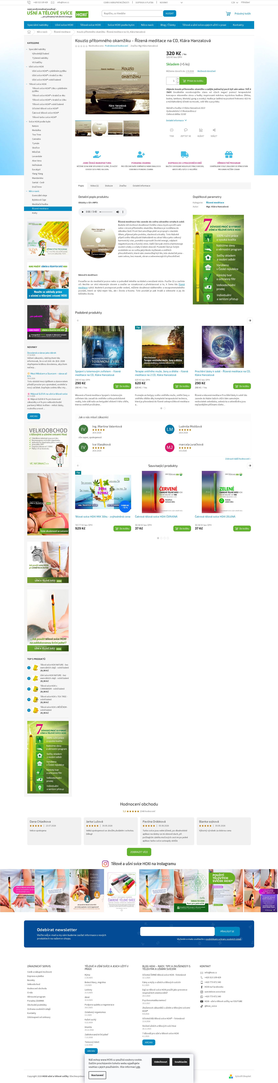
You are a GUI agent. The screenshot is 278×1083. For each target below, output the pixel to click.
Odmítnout (160, 1062)
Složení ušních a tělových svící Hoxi (159, 1026)
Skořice (36, 147)
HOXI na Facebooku (214, 987)
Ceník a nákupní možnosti (116, 2)
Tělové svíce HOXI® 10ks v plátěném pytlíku (49, 90)
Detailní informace (175, 120)
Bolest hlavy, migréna (95, 982)
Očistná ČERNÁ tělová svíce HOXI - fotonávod (164, 975)
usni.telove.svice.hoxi (215, 991)
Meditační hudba (40, 204)
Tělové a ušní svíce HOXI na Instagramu (143, 864)
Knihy (34, 213)
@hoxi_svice (211, 1006)
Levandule (37, 156)
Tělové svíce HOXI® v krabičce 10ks (49, 100)
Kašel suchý (90, 1019)
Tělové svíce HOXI (37, 84)
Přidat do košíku (195, 80)
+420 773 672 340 (213, 982)
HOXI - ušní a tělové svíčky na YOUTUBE (223, 1001)
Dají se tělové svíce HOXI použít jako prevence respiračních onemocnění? (164, 991)
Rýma (87, 975)
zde (138, 1067)
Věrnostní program (36, 996)
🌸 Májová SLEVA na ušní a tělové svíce (47, 394)
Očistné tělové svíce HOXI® (45, 108)
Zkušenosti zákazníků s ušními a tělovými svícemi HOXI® (166, 1009)
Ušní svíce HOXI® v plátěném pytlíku (49, 71)
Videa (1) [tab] (94, 185)
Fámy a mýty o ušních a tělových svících (161, 982)
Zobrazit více (139, 851)
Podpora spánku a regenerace (99, 1004)
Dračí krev (37, 187)
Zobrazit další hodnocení (237, 459)
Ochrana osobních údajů (38, 1009)
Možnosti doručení (207, 71)
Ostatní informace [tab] (141, 185)
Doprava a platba (144, 2)
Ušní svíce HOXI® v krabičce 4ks (47, 75)
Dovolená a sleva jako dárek (41, 352)
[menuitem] (38, 25)
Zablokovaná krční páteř (96, 1034)
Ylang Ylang (37, 173)
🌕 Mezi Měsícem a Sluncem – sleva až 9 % (47, 374)
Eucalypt (36, 169)
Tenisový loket (92, 1042)
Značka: (144, 46)
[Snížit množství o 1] (177, 83)
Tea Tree (36, 134)
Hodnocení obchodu (139, 803)
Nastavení (97, 1075)
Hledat (170, 13)
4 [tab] (168, 538)
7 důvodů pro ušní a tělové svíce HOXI (160, 1033)
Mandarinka (37, 178)
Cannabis (36, 139)
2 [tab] (165, 408)
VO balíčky (37, 62)
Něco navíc (34, 191)
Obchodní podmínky (37, 1005)
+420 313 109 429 (213, 977)
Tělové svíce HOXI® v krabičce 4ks (48, 95)
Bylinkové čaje (39, 200)
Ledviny (88, 989)
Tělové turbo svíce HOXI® (44, 117)
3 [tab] (165, 538)
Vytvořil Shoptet (243, 1076)
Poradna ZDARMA (35, 1001)
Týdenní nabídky (40, 58)
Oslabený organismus (95, 1012)
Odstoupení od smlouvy (38, 1017)
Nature (35, 126)
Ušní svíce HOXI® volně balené (46, 79)
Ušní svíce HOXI (36, 66)
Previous (78, 320)
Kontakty (31, 1013)
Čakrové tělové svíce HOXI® (45, 113)
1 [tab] (161, 408)
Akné (87, 997)
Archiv (34, 416)
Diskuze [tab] (109, 185)
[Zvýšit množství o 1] (177, 79)
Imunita (88, 1027)
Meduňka (36, 130)
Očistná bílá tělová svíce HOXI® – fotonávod (163, 1018)
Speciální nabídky (37, 49)
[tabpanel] (103, 366)
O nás (30, 992)
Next (250, 320)
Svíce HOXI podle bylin (39, 121)
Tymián (35, 143)
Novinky (164, 2)
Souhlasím (181, 1062)
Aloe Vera (36, 160)
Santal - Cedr (38, 182)
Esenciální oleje (39, 195)
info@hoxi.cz (211, 972)
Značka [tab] (122, 185)
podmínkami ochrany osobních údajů (223, 939)
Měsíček (36, 152)
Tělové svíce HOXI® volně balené (48, 104)
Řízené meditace (40, 208)
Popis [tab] (81, 185)
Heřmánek (37, 165)
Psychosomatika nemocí (154, 1000)
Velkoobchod (33, 984)
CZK (233, 2)
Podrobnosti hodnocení (116, 46)
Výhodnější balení (40, 53)
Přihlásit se (227, 931)
